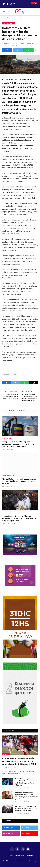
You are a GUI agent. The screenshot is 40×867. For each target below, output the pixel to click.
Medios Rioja (33, 861)
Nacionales (19, 855)
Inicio (3, 18)
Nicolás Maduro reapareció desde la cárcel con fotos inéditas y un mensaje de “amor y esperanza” (19, 481)
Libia (14, 374)
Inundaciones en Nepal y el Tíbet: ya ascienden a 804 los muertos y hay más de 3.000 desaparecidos (19, 518)
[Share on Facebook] (7, 50)
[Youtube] (14, 4)
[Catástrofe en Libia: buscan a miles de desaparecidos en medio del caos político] (20, 64)
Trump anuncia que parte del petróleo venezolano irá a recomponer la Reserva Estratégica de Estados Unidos (18, 444)
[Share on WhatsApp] (28, 50)
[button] (3, 11)
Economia (29, 855)
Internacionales (8, 23)
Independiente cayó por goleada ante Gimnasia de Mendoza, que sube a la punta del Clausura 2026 (19, 761)
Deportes (6, 754)
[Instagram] (11, 4)
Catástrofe (6, 374)
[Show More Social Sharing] (36, 50)
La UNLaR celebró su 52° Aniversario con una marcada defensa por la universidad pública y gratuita (29, 398)
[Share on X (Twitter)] (18, 50)
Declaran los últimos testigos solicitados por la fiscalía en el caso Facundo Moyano (26, 808)
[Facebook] (4, 4)
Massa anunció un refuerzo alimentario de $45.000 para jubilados (10, 396)
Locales (10, 855)
